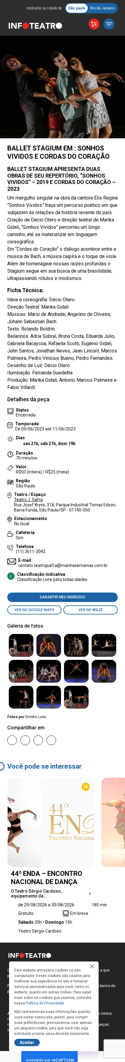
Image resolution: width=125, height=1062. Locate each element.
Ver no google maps (34, 610)
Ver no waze (91, 610)
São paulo (76, 8)
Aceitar (27, 1042)
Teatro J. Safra (28, 499)
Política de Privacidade (45, 1003)
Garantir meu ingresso (62, 597)
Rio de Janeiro (102, 8)
